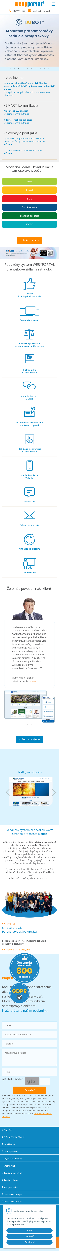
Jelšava (32, 681)
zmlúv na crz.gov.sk (29, 424)
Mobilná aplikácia (29, 215)
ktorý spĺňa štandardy (29, 295)
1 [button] (10, 68)
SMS (29, 198)
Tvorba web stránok (12, 1173)
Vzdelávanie (29, 572)
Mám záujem (30, 240)
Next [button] (54, 792)
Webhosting (9, 1165)
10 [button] (48, 68)
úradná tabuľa (29, 371)
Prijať (29, 1230)
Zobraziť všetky (31, 739)
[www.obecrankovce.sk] (31, 791)
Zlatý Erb (7, 1130)
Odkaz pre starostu (29, 525)
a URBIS (29, 397)
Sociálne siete (29, 207)
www (29, 181)
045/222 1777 (18, 11)
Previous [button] (8, 792)
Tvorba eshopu (10, 1180)
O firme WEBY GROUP (14, 1137)
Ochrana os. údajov (12, 1194)
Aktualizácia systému (29, 548)
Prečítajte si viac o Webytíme (16, 949)
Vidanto (29, 476)
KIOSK (29, 224)
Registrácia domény (12, 1158)
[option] (29, 40)
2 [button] (14, 68)
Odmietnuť (29, 1242)
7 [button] (36, 68)
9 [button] (44, 68)
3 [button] (18, 68)
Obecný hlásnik (10, 1151)
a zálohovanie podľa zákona (29, 345)
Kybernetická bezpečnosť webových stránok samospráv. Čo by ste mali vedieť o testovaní (24, 141)
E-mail (29, 190)
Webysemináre (10, 1187)
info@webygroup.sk (41, 11)
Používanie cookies (12, 1201)
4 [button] (23, 68)
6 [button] (31, 68)
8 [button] (40, 68)
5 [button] (27, 68)
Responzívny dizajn (29, 320)
